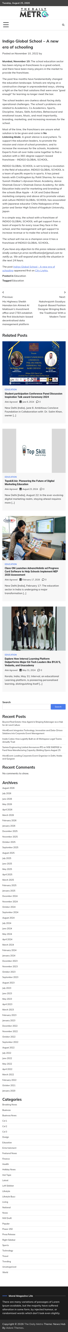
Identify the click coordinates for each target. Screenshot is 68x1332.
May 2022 (7, 1064)
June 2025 (7, 863)
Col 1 (4, 1121)
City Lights (41, 270)
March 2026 (8, 815)
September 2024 (10, 912)
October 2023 (8, 972)
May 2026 (7, 804)
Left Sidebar (8, 1185)
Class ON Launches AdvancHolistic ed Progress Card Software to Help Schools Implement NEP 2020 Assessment (32, 571)
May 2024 (7, 934)
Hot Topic (6, 1175)
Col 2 (4, 1126)
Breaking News (9, 1104)
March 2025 (8, 880)
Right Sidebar (8, 1240)
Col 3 (4, 1131)
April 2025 (7, 874)
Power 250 (7, 1229)
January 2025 (8, 890)
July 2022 (6, 1053)
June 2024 (7, 928)
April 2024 (7, 939)
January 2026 (8, 826)
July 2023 (6, 988)
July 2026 (6, 793)
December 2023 (10, 961)
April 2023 (7, 1004)
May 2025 (7, 869)
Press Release (8, 1234)
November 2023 (10, 966)
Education (20, 275)
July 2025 (6, 858)
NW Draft (7, 1218)
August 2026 (8, 788)
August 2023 (8, 982)
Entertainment (9, 1148)
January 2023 (8, 1020)
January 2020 (8, 1090)
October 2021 (8, 1085)
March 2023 (8, 1009)
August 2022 (8, 1047)
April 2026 (7, 809)
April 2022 (7, 1069)
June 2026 (7, 799)
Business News (9, 1115)
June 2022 (7, 1058)
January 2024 (8, 955)
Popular (6, 1223)
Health (5, 1164)
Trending (6, 1261)
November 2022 (10, 1031)
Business (6, 1110)
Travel (5, 1256)
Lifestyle (6, 1191)
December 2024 (10, 896)
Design (5, 1137)
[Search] (63, 25)
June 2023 (7, 993)
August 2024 (8, 918)
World (5, 1272)
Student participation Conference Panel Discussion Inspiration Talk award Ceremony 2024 (33, 395)
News (5, 1213)
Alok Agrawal (11, 402)
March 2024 (8, 944)
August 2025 (8, 853)
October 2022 (8, 1036)
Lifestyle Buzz (8, 1196)
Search (6, 702)
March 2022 (8, 1074)
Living (5, 1202)
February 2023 (9, 1015)
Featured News (9, 1153)
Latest (5, 1180)
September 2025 (10, 847)
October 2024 (8, 907)
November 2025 (10, 836)
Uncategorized (9, 1267)
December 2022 (10, 1026)
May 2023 (7, 999)
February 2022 (9, 1080)
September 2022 (10, 1042)
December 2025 (10, 831)
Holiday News (8, 1169)
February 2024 (9, 950)
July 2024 (6, 923)
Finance (6, 1158)
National (6, 1207)
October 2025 (8, 842)
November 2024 (10, 901)
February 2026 (9, 820)
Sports (5, 1245)
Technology (7, 1250)
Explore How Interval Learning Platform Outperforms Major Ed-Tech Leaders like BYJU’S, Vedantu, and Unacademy (33, 662)
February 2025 (9, 885)
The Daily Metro (33, 1324)
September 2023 (10, 977)
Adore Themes (14, 1327)
